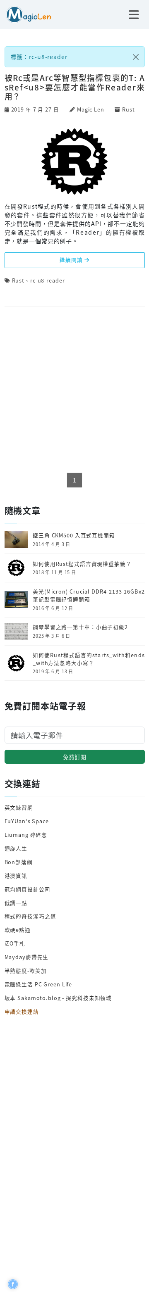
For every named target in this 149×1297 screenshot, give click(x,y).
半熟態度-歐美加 (26, 970)
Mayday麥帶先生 (27, 957)
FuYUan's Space (27, 821)
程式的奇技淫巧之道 (30, 916)
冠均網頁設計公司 (27, 889)
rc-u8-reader (47, 280)
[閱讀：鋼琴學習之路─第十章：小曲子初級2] (16, 630)
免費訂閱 (74, 757)
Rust (128, 109)
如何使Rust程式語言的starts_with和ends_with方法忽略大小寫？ (88, 659)
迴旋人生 (16, 848)
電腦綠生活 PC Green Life (38, 984)
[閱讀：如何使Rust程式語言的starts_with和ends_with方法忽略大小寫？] (16, 662)
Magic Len (90, 109)
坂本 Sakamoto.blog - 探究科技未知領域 (58, 998)
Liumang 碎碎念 (26, 835)
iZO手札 (15, 943)
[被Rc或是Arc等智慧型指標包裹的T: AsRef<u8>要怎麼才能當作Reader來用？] (74, 160)
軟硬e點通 (18, 930)
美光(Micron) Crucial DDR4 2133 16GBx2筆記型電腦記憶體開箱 (88, 595)
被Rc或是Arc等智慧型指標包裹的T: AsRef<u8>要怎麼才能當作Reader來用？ (75, 87)
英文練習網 (19, 807)
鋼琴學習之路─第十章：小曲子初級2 (80, 627)
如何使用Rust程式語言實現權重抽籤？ (82, 564)
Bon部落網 (19, 862)
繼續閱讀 (72, 260)
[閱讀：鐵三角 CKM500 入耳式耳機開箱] (16, 538)
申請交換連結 (22, 1011)
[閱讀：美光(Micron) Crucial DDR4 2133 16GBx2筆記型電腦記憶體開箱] (16, 599)
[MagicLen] (25, 14)
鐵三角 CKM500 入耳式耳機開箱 (74, 535)
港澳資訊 (16, 875)
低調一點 (16, 903)
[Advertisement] (75, 390)
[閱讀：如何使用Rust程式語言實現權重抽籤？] (16, 567)
